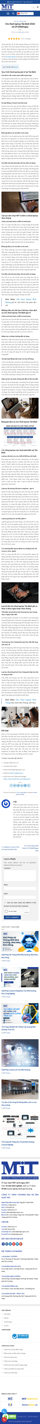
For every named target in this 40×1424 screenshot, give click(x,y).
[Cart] (38, 7)
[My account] (33, 7)
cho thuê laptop (10, 57)
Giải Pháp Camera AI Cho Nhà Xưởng (15, 1070)
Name (6, 885)
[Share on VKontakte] (21, 785)
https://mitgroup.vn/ (16, 773)
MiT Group (6, 961)
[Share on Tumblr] (28, 785)
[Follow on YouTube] (20, 1244)
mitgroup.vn (12, 1205)
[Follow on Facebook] (3, 1244)
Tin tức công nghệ (20, 21)
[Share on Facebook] (11, 785)
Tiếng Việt (23, 13)
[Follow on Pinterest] (13, 1244)
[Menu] (8, 13)
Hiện (16, 67)
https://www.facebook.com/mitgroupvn (16, 779)
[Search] (13, 13)
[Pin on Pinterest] (18, 785)
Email (6, 893)
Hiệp (27, 32)
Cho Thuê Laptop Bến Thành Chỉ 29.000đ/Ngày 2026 (30, 848)
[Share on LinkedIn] (25, 785)
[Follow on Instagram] (6, 1244)
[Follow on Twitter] (10, 1244)
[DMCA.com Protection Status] (9, 1416)
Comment (7, 868)
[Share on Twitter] (14, 785)
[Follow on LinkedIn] (17, 1244)
